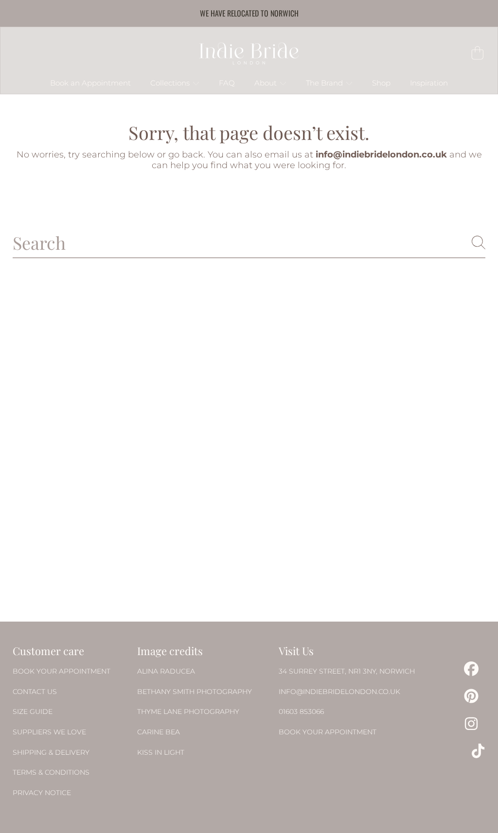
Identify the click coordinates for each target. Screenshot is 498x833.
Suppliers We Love (49, 732)
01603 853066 (301, 711)
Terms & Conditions (51, 772)
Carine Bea (158, 732)
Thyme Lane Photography (188, 711)
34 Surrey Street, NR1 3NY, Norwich (347, 671)
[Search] (478, 242)
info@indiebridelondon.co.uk (339, 691)
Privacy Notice (42, 792)
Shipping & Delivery (51, 752)
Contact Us (35, 691)
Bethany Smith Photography (194, 691)
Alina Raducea (166, 671)
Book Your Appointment (61, 671)
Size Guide (33, 711)
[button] (477, 53)
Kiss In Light (160, 752)
